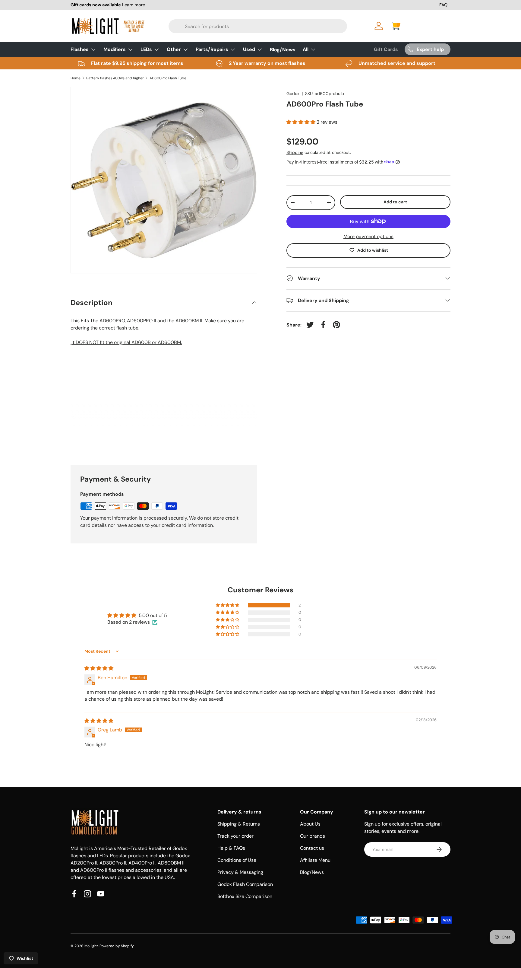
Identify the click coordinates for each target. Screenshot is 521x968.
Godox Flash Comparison (245, 884)
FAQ (443, 5)
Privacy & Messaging (240, 872)
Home (76, 78)
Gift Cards (386, 49)
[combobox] (240, 26)
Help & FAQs (231, 848)
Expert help (430, 49)
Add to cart (395, 201)
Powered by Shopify (116, 946)
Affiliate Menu (315, 860)
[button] (395, 26)
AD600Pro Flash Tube (168, 78)
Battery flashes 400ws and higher (115, 78)
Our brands (312, 836)
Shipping (294, 152)
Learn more (133, 5)
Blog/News (282, 49)
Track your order (235, 836)
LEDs (146, 49)
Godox (292, 93)
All (305, 49)
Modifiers (114, 49)
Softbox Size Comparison (244, 896)
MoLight (91, 946)
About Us (310, 824)
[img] (98, 668)
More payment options (368, 236)
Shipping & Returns (238, 824)
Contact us (312, 848)
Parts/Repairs (212, 49)
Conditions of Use (236, 860)
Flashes (80, 49)
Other (174, 49)
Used (249, 49)
